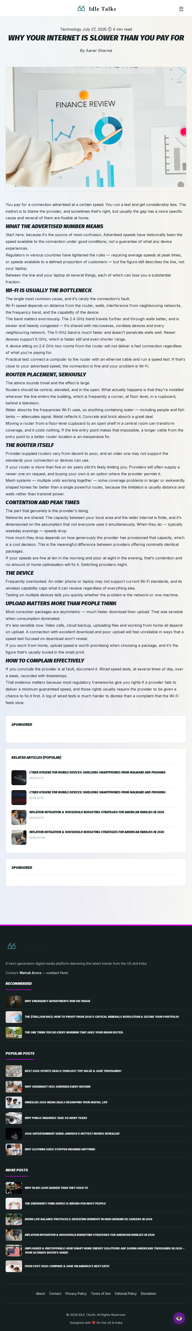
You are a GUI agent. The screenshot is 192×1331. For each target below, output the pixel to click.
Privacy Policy (76, 1293)
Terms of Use (101, 1293)
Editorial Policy (126, 1293)
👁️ (179, 1318)
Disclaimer (148, 1293)
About (40, 1293)
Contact (55, 1293)
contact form (57, 973)
